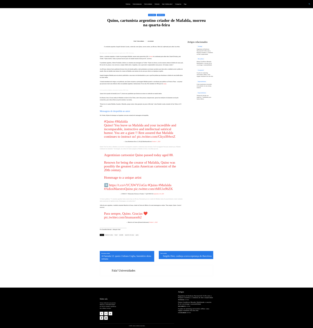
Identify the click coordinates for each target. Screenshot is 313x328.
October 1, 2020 (156, 141)
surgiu (164, 83)
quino (137, 235)
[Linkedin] (110, 313)
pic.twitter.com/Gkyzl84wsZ (156, 136)
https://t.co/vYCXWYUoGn (128, 185)
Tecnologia (200, 46)
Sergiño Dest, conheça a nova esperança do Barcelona (187, 256)
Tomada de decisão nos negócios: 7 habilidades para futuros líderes (204, 97)
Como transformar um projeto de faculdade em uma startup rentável (204, 86)
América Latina (109, 235)
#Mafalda (121, 121)
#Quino (109, 121)
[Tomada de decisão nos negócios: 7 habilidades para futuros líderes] (191, 95)
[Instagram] (106, 313)
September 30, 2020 (159, 193)
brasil (116, 235)
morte (151, 56)
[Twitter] (101, 318)
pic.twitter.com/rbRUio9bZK (153, 189)
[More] (182, 32)
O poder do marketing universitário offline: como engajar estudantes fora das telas (205, 74)
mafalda (121, 235)
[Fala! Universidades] (131, 41)
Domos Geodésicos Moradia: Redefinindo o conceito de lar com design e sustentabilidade (204, 63)
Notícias (161, 15)
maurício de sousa (129, 235)
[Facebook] (101, 313)
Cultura (152, 15)
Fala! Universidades (139, 41)
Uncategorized (201, 70)
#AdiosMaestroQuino (118, 189)
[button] (309, 4)
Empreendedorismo (202, 81)
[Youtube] (106, 318)
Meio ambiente (201, 58)
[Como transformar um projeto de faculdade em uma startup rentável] (191, 84)
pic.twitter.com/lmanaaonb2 (123, 217)
